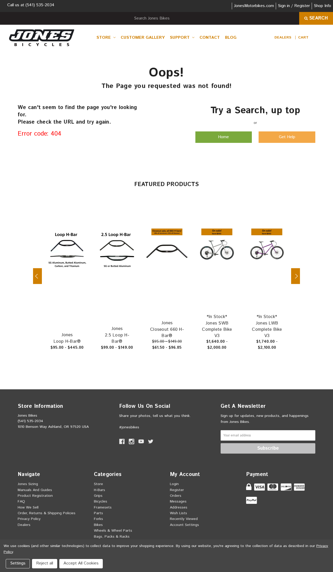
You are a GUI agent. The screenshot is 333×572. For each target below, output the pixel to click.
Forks (98, 519)
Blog (230, 38)
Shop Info (322, 6)
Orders (175, 495)
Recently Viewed (184, 519)
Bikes (98, 524)
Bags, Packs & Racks (112, 536)
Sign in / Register (294, 6)
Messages (178, 501)
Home (223, 137)
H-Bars (99, 490)
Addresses (178, 507)
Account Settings (184, 524)
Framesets (103, 507)
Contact (210, 38)
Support (180, 38)
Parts (98, 513)
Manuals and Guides (35, 490)
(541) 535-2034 (39, 5)
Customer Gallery (143, 38)
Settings (17, 563)
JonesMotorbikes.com (254, 6)
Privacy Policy (29, 519)
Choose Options (70, 247)
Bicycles (100, 501)
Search (318, 18)
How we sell (28, 507)
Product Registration (35, 495)
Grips (98, 495)
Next (295, 276)
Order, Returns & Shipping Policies (46, 513)
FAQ (21, 501)
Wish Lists (178, 513)
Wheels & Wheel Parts (113, 530)
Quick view (87, 232)
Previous (37, 276)
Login (174, 484)
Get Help (287, 137)
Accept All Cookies (81, 563)
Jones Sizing (28, 484)
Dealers (282, 37)
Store (104, 38)
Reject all (44, 563)
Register (177, 490)
